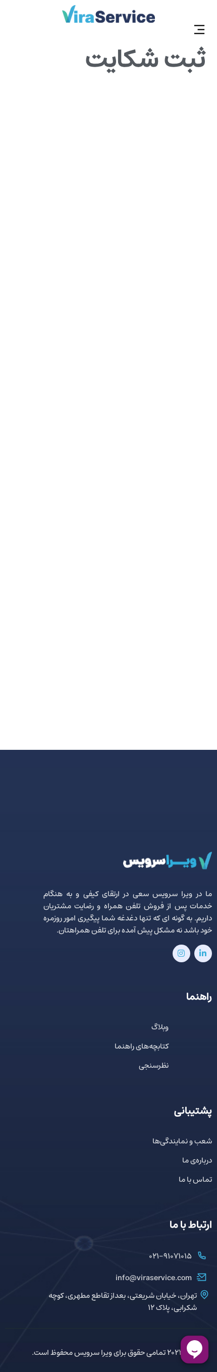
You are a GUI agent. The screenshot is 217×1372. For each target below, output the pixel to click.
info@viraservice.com (154, 1278)
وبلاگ (160, 1027)
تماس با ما (195, 1180)
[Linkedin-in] (203, 953)
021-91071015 (170, 1256)
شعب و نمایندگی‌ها (182, 1141)
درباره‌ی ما (197, 1161)
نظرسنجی (154, 1066)
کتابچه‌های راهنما (142, 1046)
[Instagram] (181, 953)
